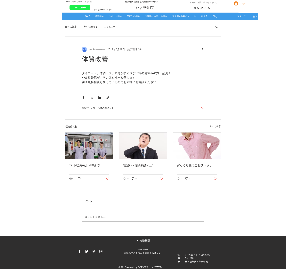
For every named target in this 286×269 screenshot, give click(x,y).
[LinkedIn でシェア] (99, 97)
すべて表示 (215, 126)
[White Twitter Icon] (87, 251)
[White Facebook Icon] (79, 251)
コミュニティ (111, 26)
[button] (99, 16)
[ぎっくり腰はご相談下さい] (197, 146)
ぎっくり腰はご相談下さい (195, 165)
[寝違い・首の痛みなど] (143, 146)
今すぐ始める (90, 26)
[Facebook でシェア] (83, 97)
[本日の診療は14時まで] (89, 146)
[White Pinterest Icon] (94, 251)
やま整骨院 (144, 240)
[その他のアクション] (202, 49)
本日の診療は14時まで (84, 165)
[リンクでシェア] (107, 97)
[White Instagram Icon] (101, 251)
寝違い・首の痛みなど (138, 165)
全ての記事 (71, 26)
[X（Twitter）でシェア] (91, 97)
